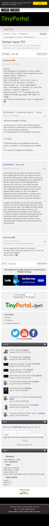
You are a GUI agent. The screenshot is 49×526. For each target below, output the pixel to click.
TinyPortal (13, 507)
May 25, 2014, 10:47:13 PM (11, 168)
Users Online (11, 477)
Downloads (9, 314)
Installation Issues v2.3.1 (19, 405)
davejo (26, 350)
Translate (31, 297)
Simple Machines (30, 509)
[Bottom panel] (45, 34)
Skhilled (35, 405)
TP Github (8, 320)
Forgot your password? (24, 445)
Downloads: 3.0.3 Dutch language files (25, 397)
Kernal (37, 364)
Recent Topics (15, 350)
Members (10, 456)
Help (19, 507)
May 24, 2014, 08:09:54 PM (11, 116)
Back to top (24, 490)
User (5, 422)
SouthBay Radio (16, 388)
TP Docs (7, 317)
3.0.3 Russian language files (21, 381)
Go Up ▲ (36, 507)
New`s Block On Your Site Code (22, 375)
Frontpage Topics (16, 357)
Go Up (4, 264)
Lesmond (10, 112)
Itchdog (28, 388)
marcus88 (10, 60)
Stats (5, 451)
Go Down (5, 54)
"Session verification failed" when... (24, 413)
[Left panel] (41, 34)
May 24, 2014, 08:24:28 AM (11, 64)
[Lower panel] (43, 34)
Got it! (40, 3)
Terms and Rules (27, 507)
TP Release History (11, 323)
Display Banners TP (17, 370)
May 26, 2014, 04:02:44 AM (11, 241)
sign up (37, 427)
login (30, 427)
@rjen (28, 357)
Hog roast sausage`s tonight (21, 364)
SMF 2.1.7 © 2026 (19, 509)
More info (19, 4)
